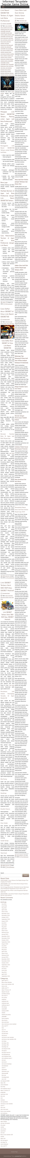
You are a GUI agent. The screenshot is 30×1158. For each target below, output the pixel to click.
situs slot (3, 1107)
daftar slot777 (5, 988)
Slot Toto (3, 1086)
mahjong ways (5, 1003)
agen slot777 (5, 980)
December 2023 (6, 959)
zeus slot (4, 1079)
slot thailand (5, 1065)
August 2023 (5, 966)
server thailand (4, 1084)
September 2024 (6, 942)
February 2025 (5, 932)
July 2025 (4, 923)
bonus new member (5, 1111)
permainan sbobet (5, 54)
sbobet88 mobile (5, 62)
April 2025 (4, 928)
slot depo (4, 1041)
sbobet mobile (9, 59)
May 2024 (4, 949)
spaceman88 (5, 1073)
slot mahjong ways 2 (7, 1058)
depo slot (3, 1138)
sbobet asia (10, 55)
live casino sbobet (5, 50)
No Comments (8, 304)
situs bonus (4, 1020)
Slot (3, 1028)
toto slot (4, 1075)
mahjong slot (5, 1001)
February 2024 (5, 955)
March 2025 (5, 930)
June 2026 (4, 906)
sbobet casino (4, 57)
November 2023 (6, 961)
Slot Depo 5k (5, 1046)
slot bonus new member (8, 1037)
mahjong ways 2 (6, 1005)
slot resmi (4, 1062)
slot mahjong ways (6, 1056)
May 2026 (4, 908)
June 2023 (4, 970)
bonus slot (4, 986)
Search (2, 873)
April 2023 (4, 974)
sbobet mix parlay (6, 1014)
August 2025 (5, 921)
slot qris (4, 1060)
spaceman (4, 1069)
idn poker (3, 1125)
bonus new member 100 (8, 984)
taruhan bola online (5, 69)
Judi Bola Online (6, 993)
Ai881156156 (5, 576)
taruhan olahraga (5, 73)
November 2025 (6, 915)
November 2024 (6, 938)
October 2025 (5, 917)
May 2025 (4, 927)
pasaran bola (8, 52)
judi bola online (7, 40)
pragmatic (3, 1092)
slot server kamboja (6, 1064)
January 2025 (5, 934)
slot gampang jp (6, 1054)
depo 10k (3, 1083)
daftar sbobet (7, 34)
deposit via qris (5, 991)
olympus (3, 1100)
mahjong (4, 999)
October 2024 (5, 940)
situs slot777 (5, 1026)
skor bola (3, 68)
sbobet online (4, 61)
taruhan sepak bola (9, 75)
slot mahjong (4, 1113)
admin (4, 302)
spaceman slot (5, 1071)
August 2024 (5, 944)
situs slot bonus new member (9, 1024)
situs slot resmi (4, 1109)
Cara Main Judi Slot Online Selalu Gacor (21, 13)
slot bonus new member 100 (9, 1039)
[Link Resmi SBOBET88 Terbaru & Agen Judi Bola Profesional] (7, 89)
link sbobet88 (9, 48)
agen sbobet (8, 26)
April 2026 (4, 909)
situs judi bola (9, 66)
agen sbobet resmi (5, 27)
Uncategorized (20, 18)
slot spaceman (4, 1101)
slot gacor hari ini (6, 1052)
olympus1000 (5, 1010)
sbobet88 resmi (4, 64)
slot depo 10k (5, 1043)
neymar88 (4, 1009)
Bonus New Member (7, 982)
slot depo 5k (4, 1142)
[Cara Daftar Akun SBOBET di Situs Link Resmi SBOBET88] (7, 338)
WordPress (23, 1156)
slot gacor (4, 1050)
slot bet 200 (5, 1031)
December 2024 (6, 936)
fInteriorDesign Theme (9, 1156)
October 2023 (5, 963)
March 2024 (5, 953)
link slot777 (5, 995)
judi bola (8, 36)
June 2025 (4, 925)
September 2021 (6, 976)
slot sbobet (8, 68)
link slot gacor (4, 1140)
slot (1, 1098)
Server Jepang (5, 1018)
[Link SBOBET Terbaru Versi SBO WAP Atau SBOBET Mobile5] (7, 610)
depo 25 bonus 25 (6, 990)
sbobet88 (8, 23)
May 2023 (4, 972)
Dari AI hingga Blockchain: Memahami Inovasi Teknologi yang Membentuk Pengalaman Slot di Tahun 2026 (15, 887)
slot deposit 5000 (5, 1081)
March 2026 (5, 911)
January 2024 (5, 957)
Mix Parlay (4, 1007)
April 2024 (4, 951)
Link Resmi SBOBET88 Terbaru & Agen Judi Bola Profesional (7, 15)
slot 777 (4, 1029)
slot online (3, 1129)
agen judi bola (9, 595)
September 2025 (6, 919)
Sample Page (14, 1151)
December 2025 (6, 913)
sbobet (4, 23)
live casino (4, 997)
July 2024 (4, 945)
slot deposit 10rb (6, 1048)
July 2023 (4, 968)
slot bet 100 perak (5, 1123)
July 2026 (4, 904)
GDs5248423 (20, 855)
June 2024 (4, 947)
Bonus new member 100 (7, 1134)
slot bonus (4, 1035)
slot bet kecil (5, 1033)
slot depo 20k (5, 1045)
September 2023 (6, 964)
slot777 (4, 1067)
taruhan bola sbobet (6, 71)
